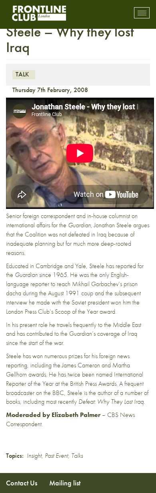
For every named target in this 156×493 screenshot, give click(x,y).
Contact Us (21, 482)
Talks (77, 455)
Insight (34, 455)
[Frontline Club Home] (38, 13)
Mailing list (64, 482)
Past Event (56, 455)
